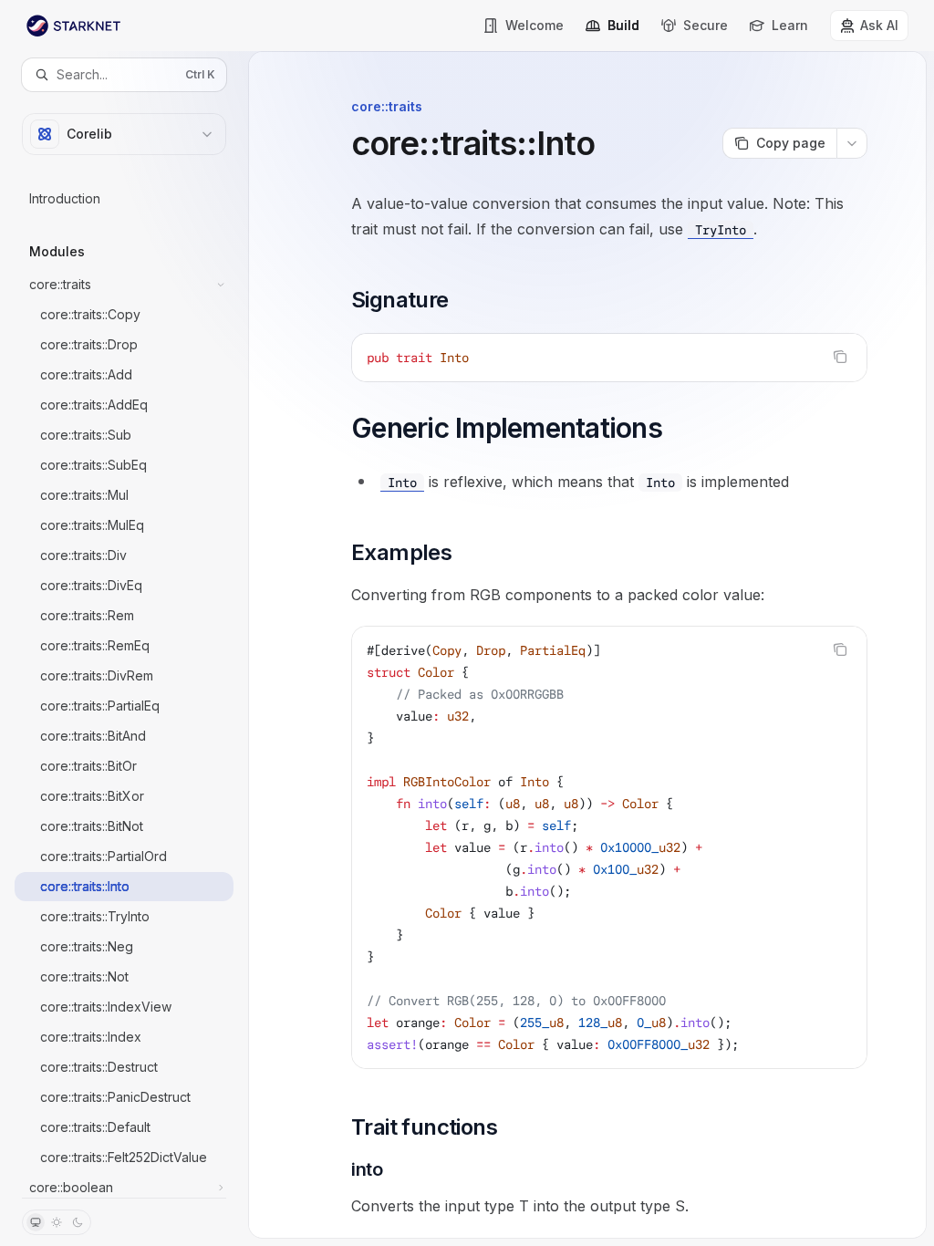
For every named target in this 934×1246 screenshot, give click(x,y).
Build (623, 25)
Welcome (534, 25)
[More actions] (851, 143)
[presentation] (124, 644)
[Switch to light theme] (56, 1222)
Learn (790, 25)
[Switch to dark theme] (77, 1222)
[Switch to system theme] (35, 1222)
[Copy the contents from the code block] (840, 357)
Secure (705, 25)
